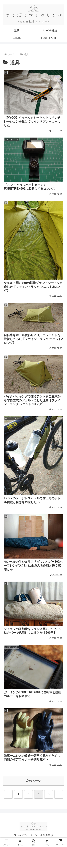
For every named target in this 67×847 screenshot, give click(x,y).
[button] (60, 596)
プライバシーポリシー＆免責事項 (33, 835)
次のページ (33, 780)
